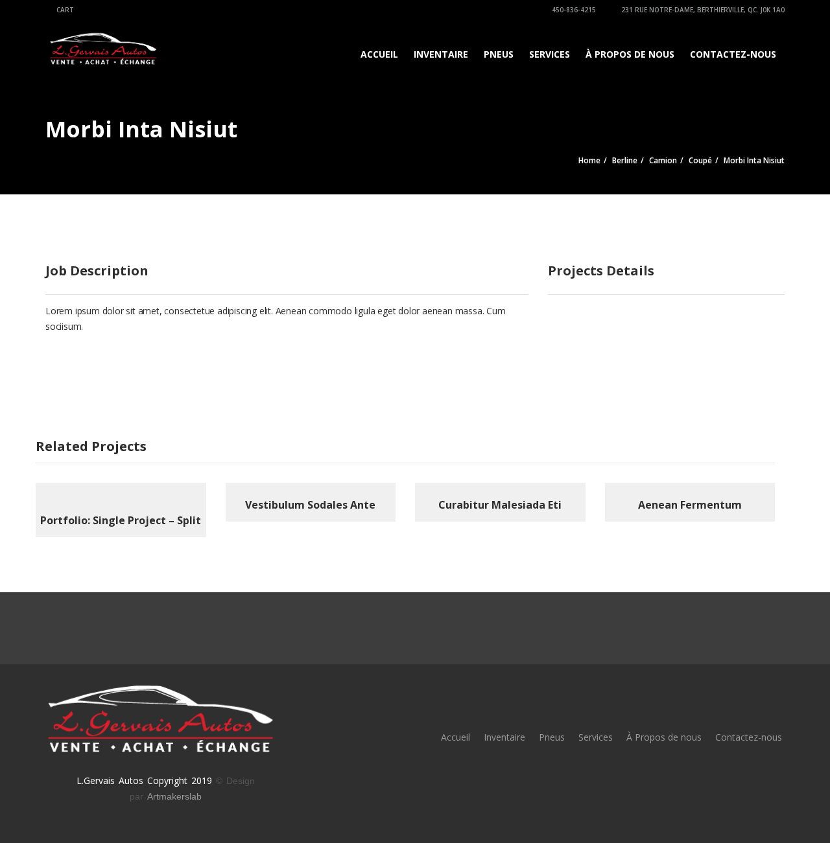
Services (549, 54)
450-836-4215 (573, 9)
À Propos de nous (630, 54)
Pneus (499, 54)
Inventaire (441, 54)
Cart (64, 9)
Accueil (379, 54)
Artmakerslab (174, 796)
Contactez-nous (733, 54)
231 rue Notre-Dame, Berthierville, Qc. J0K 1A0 (702, 9)
